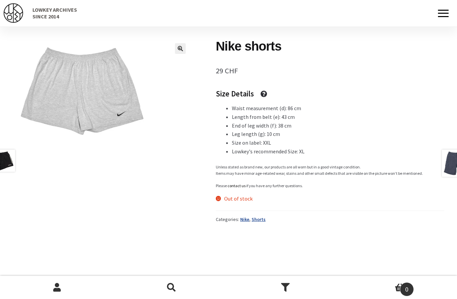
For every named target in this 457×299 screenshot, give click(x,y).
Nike (244, 219)
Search (171, 287)
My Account (57, 287)
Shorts (259, 219)
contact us (236, 185)
